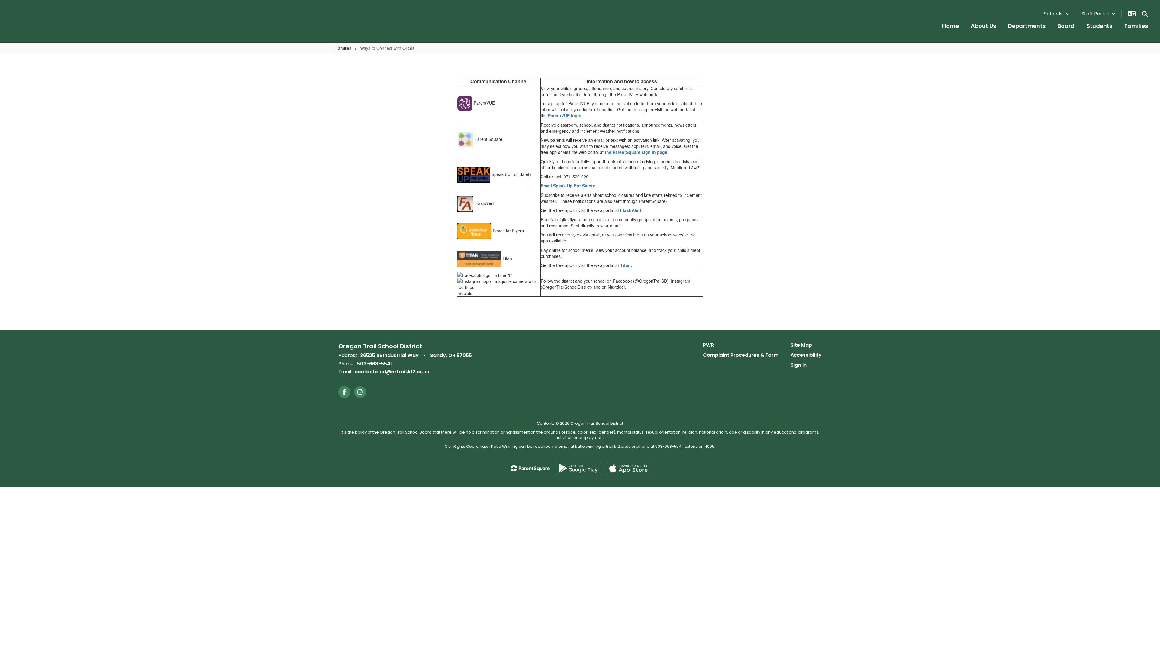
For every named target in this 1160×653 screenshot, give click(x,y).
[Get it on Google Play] (578, 468)
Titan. (626, 265)
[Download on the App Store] (628, 468)
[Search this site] (1145, 14)
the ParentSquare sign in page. (637, 152)
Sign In (799, 365)
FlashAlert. (631, 210)
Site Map (801, 345)
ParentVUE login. (565, 115)
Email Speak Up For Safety (568, 186)
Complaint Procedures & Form (740, 355)
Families (343, 48)
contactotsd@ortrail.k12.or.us (392, 371)
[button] (1056, 14)
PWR (708, 345)
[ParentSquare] (530, 468)
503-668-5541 (374, 363)
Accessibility (806, 355)
